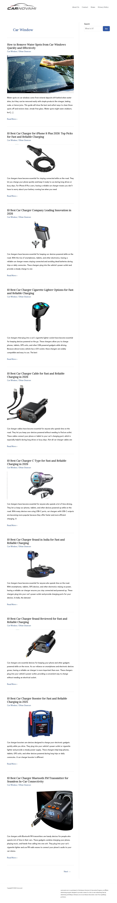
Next (67, 872)
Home (93, 7)
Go (106, 28)
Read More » (12, 119)
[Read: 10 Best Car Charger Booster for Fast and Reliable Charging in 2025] (40, 723)
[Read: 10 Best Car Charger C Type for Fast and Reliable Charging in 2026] (40, 485)
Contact (85, 7)
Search (87, 24)
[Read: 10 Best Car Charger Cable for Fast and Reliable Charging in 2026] (40, 404)
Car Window (12, 51)
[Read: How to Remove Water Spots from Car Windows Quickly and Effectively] (40, 74)
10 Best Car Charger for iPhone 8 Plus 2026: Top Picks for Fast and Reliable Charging (40, 135)
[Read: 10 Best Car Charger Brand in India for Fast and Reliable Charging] (40, 564)
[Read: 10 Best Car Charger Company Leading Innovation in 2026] (40, 235)
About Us (75, 7)
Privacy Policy (103, 7)
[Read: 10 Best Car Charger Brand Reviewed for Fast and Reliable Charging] (40, 644)
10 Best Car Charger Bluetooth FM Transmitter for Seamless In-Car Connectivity (37, 779)
